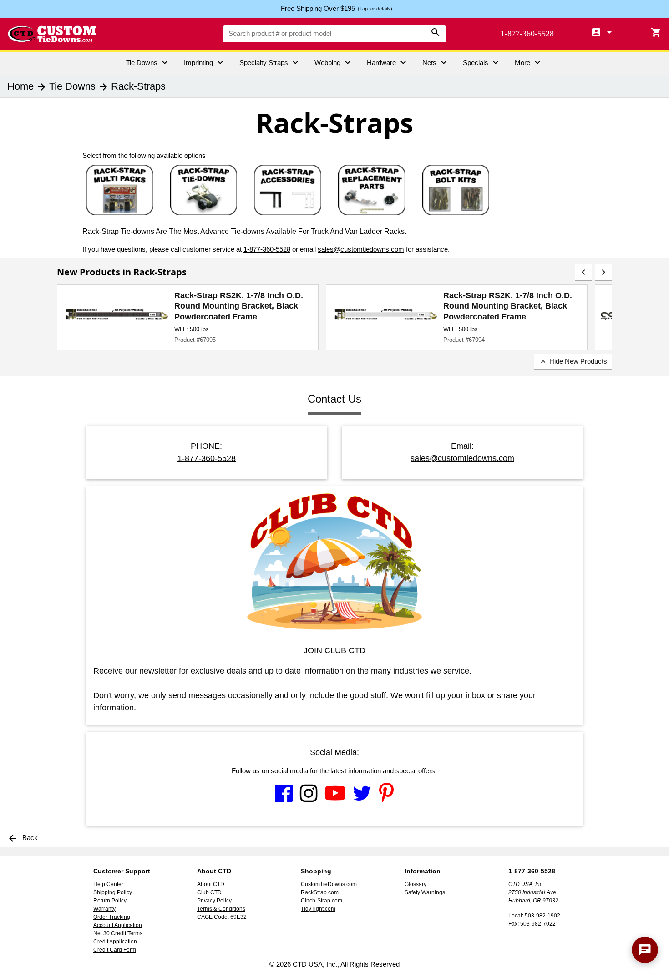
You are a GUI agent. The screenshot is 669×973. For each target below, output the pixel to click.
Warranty (104, 909)
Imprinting (205, 62)
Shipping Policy (112, 892)
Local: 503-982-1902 (534, 915)
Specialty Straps (270, 62)
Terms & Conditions (221, 909)
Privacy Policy (214, 900)
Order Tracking (111, 917)
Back (22, 837)
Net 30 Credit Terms (117, 933)
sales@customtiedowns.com (361, 249)
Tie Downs (148, 62)
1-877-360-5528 (527, 33)
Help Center (108, 884)
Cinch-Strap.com (321, 900)
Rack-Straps (138, 86)
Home (20, 86)
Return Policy (110, 900)
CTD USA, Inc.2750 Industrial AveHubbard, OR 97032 (533, 892)
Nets (435, 62)
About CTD (210, 884)
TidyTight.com (318, 909)
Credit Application (115, 941)
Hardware (388, 62)
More (529, 62)
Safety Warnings (425, 892)
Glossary (415, 884)
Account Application (117, 925)
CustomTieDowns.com (329, 884)
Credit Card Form (114, 950)
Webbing (333, 62)
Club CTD (209, 892)
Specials (482, 62)
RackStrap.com (320, 892)
